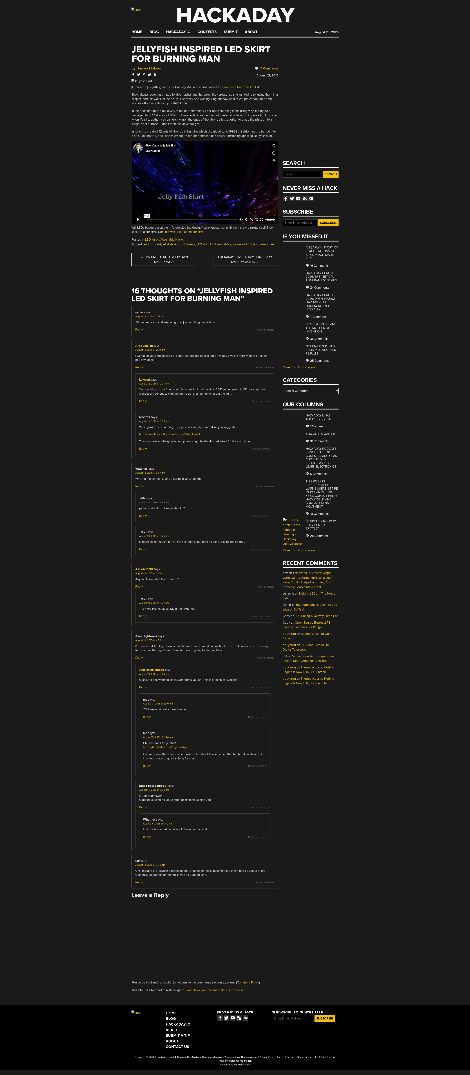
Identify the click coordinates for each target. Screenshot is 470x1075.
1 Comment (317, 426)
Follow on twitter (292, 198)
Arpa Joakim (144, 346)
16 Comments (268, 68)
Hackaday (235, 15)
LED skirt (202, 244)
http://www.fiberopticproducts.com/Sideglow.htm (170, 434)
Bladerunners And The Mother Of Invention (321, 327)
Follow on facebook (285, 198)
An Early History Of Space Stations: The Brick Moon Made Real (322, 253)
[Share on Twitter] (138, 74)
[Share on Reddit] (149, 74)
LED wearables (220, 244)
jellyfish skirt (170, 244)
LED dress (188, 244)
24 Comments (319, 287)
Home (136, 32)
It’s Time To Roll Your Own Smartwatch (164, 259)
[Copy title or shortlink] (154, 75)
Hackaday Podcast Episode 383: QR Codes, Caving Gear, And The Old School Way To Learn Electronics (322, 458)
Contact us (311, 198)
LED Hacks (152, 240)
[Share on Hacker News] (144, 74)
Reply (139, 330)
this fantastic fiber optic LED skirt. (240, 87)
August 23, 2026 (327, 32)
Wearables (267, 244)
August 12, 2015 (267, 75)
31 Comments (318, 339)
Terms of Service (286, 1057)
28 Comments (319, 536)
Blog (154, 32)
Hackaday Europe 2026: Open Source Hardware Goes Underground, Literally (321, 302)
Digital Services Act (308, 1057)
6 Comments (318, 474)
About (251, 32)
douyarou (289, 634)
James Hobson (149, 68)
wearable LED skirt (245, 244)
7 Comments (318, 317)
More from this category (299, 367)
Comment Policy (248, 982)
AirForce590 (144, 569)
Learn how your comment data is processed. (216, 990)
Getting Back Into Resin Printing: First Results (322, 349)
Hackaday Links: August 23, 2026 (318, 417)
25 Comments (319, 361)
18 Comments (319, 441)
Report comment (265, 329)
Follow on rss (305, 198)
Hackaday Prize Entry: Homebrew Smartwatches (245, 259)
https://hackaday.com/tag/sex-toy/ (165, 747)
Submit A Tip (178, 1035)
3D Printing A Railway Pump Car (316, 616)
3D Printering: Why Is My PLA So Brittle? (321, 524)
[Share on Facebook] (133, 74)
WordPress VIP (242, 1064)
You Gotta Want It (321, 434)
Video (171, 1030)
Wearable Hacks (172, 240)
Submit (231, 32)
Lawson (144, 380)
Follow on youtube (298, 198)
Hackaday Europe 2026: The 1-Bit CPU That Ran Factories (321, 276)
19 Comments (319, 266)
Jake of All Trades (151, 670)
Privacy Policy (267, 1057)
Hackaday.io (178, 32)
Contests (207, 32)
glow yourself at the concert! (184, 232)
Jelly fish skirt (152, 244)
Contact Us (177, 1046)
